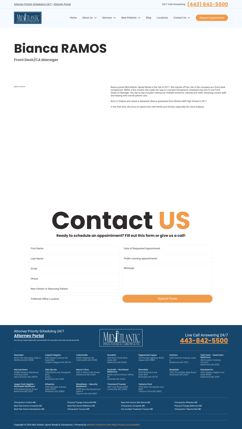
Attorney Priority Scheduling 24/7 (33, 4)
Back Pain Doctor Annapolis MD (28, 406)
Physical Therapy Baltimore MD (188, 406)
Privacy (121, 424)
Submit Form (167, 299)
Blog (148, 17)
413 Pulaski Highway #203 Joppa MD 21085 (151, 359)
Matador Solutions (96, 424)
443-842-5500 (204, 340)
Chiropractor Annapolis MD (133, 406)
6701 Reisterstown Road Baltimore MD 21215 (25, 390)
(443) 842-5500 (207, 4)
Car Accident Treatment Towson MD (137, 409)
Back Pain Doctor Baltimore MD (81, 406)
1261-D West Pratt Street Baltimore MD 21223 (88, 373)
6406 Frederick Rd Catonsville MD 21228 (86, 359)
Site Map (111, 424)
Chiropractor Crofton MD (25, 402)
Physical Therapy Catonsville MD (81, 402)
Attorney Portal (62, 4)
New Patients (129, 17)
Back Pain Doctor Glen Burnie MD (135, 402)
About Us (87, 17)
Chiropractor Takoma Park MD (188, 409)
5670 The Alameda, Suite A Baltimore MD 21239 (27, 359)
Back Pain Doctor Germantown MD (29, 409)
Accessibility (133, 424)
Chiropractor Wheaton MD (186, 402)
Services (107, 17)
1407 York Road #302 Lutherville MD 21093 (117, 388)
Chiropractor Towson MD (78, 409)
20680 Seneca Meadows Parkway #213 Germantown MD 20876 (26, 374)
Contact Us (180, 17)
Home (73, 17)
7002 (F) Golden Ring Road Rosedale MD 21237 (182, 373)
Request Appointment (212, 17)
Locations (162, 17)
